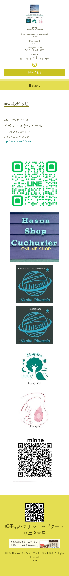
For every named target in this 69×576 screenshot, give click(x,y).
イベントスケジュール (23, 126)
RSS (35, 560)
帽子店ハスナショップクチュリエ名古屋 (32, 553)
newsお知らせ (16, 104)
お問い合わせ (34, 72)
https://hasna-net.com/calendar (17, 141)
